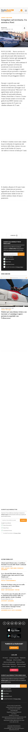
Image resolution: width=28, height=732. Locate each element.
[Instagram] (16, 623)
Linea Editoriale (14, 710)
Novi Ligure (9, 17)
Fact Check (14, 714)
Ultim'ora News (17, 660)
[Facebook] (4, 623)
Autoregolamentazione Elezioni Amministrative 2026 (14, 717)
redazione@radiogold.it (19, 728)
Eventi (2, 568)
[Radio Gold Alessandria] (7, 10)
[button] (26, 277)
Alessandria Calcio (6, 610)
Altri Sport (4, 601)
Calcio (13, 610)
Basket (3, 590)
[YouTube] (12, 623)
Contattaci (14, 670)
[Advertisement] (14, 123)
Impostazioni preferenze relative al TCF (14, 718)
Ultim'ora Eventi (21, 664)
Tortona (17, 590)
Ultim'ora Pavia (20, 662)
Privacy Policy (20, 267)
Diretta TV (13, 666)
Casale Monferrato (11, 580)
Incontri (7, 568)
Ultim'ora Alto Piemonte (9, 664)
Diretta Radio (6, 666)
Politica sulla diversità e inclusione (14, 707)
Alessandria (11, 601)
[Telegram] (19, 623)
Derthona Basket (9, 590)
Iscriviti (21, 254)
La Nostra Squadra (14, 658)
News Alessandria (9, 259)
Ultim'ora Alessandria (9, 662)
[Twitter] (8, 623)
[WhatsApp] (23, 623)
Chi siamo (5, 658)
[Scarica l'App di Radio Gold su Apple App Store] (14, 630)
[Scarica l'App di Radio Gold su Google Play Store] (14, 636)
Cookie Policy (17, 705)
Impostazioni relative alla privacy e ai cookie (14, 720)
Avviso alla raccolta (14, 722)
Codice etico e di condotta (14, 709)
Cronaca (3, 17)
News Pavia (8, 262)
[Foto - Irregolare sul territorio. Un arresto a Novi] (14, 39)
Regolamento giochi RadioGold (14, 712)
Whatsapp (9, 660)
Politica (3, 580)
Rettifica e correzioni (14, 715)
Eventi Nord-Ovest (9, 264)
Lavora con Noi (21, 666)
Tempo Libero (13, 568)
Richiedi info (14, 647)
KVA (18, 729)
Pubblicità (22, 658)
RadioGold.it (18, 726)
